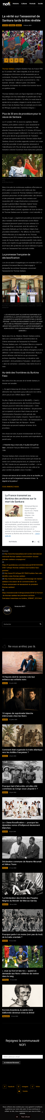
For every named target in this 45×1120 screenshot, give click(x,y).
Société (5, 25)
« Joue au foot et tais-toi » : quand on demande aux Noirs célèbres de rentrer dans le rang (20, 973)
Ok (17, 1117)
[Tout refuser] (42, 1112)
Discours (5, 904)
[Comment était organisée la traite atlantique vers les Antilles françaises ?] (22, 735)
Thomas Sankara (8, 69)
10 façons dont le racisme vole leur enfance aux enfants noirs (18, 678)
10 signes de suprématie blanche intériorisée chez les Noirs (17, 715)
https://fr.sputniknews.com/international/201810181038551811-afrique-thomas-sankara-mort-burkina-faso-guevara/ (22, 568)
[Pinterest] (16, 60)
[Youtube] (19, 1091)
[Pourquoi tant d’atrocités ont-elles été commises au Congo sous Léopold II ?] (22, 772)
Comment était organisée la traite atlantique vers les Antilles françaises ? (22, 751)
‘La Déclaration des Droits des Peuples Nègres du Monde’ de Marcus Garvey (20, 899)
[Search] (40, 624)
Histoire (18, 25)
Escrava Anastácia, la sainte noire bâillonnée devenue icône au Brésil (18, 1011)
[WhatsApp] (21, 60)
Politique (12, 25)
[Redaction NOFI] (7, 610)
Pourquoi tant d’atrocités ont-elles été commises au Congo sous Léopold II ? (20, 787)
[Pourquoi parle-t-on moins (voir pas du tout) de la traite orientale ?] (22, 920)
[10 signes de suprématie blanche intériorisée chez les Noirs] (22, 699)
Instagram (25, 1087)
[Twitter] (11, 60)
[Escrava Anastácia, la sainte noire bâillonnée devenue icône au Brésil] (22, 996)
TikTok (38, 1087)
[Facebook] (6, 60)
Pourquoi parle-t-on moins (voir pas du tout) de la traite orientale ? (22, 936)
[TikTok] (32, 1086)
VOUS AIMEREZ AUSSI (10, 486)
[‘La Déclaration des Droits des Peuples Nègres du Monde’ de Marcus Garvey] (22, 884)
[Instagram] (18, 1086)
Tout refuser (25, 1117)
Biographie (6, 1016)
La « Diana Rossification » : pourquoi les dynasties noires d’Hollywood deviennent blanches (21, 825)
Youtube (25, 1091)
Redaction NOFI (20, 606)
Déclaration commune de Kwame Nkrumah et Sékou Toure (22, 863)
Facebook (11, 1087)
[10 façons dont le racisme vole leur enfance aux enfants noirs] (22, 663)
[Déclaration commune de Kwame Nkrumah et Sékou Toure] (22, 847)
